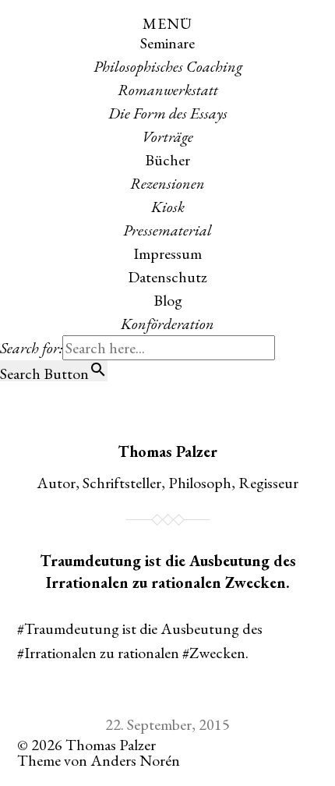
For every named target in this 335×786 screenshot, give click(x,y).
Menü (167, 23)
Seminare (167, 43)
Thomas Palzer (167, 451)
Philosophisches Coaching (167, 66)
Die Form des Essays (167, 113)
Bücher (167, 160)
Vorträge (167, 136)
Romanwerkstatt (168, 90)
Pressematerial (167, 230)
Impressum (167, 253)
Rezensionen (167, 183)
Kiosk (168, 206)
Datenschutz (167, 277)
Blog (167, 300)
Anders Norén (135, 760)
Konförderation (167, 323)
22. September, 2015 (167, 724)
